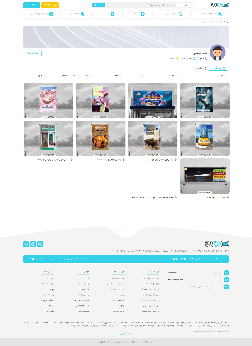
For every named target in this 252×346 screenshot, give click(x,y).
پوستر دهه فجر (83, 311)
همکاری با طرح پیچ (47, 300)
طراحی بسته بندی (118, 278)
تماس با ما (50, 311)
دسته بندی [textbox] (222, 75)
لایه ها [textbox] (88, 75)
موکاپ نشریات (118, 311)
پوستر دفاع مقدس (82, 305)
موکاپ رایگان (49, 278)
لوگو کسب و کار (118, 300)
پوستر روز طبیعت (83, 295)
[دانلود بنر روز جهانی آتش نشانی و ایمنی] (100, 138)
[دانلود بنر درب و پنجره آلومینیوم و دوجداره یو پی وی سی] (48, 138)
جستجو (96, 5)
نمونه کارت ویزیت (48, 284)
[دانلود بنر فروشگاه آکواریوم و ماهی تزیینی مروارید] (152, 100)
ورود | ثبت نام (31, 5)
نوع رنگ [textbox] (39, 75)
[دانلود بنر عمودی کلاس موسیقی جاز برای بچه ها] (48, 165)
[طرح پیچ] (212, 5)
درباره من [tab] (200, 68)
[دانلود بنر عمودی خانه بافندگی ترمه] (205, 202)
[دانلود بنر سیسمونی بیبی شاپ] (100, 100)
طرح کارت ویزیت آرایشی (151, 295)
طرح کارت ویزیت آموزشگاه (150, 289)
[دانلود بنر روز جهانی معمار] (205, 138)
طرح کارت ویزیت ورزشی (151, 305)
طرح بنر (52, 289)
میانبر (98, 342)
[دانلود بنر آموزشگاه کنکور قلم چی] (205, 176)
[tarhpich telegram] (26, 244)
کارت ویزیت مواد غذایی (151, 278)
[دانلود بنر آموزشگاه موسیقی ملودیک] (152, 165)
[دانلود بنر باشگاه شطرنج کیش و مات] (205, 100)
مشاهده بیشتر (127, 334)
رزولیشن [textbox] (115, 75)
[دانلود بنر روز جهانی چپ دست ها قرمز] (100, 165)
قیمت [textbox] (171, 75)
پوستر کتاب (85, 289)
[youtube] (40, 244)
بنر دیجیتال (85, 278)
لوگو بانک (120, 295)
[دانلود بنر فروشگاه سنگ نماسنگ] (152, 138)
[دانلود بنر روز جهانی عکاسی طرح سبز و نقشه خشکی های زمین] (152, 202)
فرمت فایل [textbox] (63, 75)
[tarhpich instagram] (33, 244)
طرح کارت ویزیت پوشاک (150, 300)
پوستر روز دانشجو (83, 284)
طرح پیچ (139, 342)
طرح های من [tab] (216, 68)
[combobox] (203, 75)
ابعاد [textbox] (142, 75)
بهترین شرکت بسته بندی (115, 284)
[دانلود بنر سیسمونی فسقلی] (48, 100)
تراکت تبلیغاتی (49, 295)
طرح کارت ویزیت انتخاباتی (150, 311)
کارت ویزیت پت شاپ (152, 284)
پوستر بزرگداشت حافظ (81, 300)
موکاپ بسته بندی (117, 289)
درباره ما (51, 305)
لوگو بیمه (120, 305)
